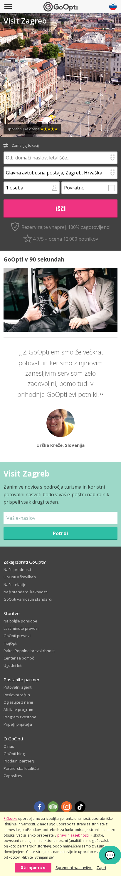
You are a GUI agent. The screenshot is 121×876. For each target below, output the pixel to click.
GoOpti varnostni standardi (28, 599)
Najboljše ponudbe (20, 621)
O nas (9, 746)
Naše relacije (15, 584)
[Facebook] (39, 806)
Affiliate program (18, 709)
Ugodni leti (13, 665)
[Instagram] (66, 806)
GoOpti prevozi (17, 635)
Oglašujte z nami (18, 702)
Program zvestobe (20, 717)
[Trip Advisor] (53, 806)
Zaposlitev (13, 775)
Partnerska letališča (21, 768)
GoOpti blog (14, 753)
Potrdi (60, 533)
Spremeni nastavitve (74, 867)
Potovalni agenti (18, 687)
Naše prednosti (17, 569)
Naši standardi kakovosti (26, 591)
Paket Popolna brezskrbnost (29, 650)
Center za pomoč (19, 658)
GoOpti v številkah (20, 576)
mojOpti (10, 643)
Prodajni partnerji (19, 761)
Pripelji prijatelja (18, 724)
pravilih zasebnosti (73, 835)
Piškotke (10, 818)
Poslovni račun (17, 694)
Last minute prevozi (21, 628)
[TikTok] (80, 806)
